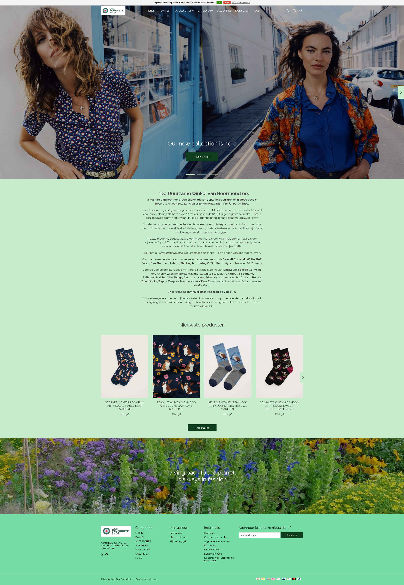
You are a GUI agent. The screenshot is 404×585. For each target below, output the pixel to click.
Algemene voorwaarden (217, 541)
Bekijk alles (202, 427)
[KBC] (284, 579)
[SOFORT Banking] (273, 579)
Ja (219, 3)
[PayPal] (299, 579)
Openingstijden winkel (215, 537)
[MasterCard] (294, 579)
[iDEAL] (263, 579)
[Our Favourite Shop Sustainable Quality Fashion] (113, 10)
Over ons (209, 533)
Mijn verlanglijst (178, 541)
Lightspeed (151, 579)
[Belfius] (278, 579)
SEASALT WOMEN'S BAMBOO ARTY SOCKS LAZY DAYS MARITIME (176, 405)
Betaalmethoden (213, 553)
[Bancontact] (268, 579)
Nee (227, 3)
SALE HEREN (242, 10)
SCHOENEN (141, 545)
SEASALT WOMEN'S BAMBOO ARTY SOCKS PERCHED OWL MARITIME (227, 405)
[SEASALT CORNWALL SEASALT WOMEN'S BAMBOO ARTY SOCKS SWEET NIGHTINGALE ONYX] (279, 366)
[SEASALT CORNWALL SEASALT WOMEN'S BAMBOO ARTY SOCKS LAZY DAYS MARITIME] (176, 366)
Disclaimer (209, 545)
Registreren (176, 533)
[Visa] (289, 579)
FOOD (138, 557)
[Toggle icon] (288, 11)
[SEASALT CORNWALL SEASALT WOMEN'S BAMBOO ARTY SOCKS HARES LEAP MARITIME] (124, 366)
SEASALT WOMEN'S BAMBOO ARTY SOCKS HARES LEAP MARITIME (124, 405)
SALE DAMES (224, 10)
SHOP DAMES (202, 156)
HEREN (139, 533)
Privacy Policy (211, 549)
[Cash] (258, 579)
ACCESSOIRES (143, 541)
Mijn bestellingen (178, 537)
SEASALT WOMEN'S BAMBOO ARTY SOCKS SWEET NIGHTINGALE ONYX (279, 405)
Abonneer (292, 535)
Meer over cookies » (241, 3)
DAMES (139, 537)
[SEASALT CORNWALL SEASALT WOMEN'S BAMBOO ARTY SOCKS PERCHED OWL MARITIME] (227, 366)
